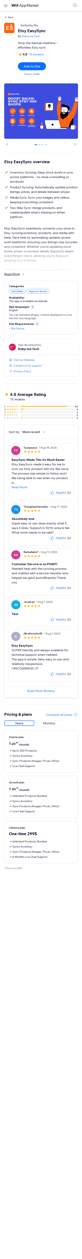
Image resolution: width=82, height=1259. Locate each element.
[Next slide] (75, 144)
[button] (32, 306)
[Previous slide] (7, 144)
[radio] (19, 723)
